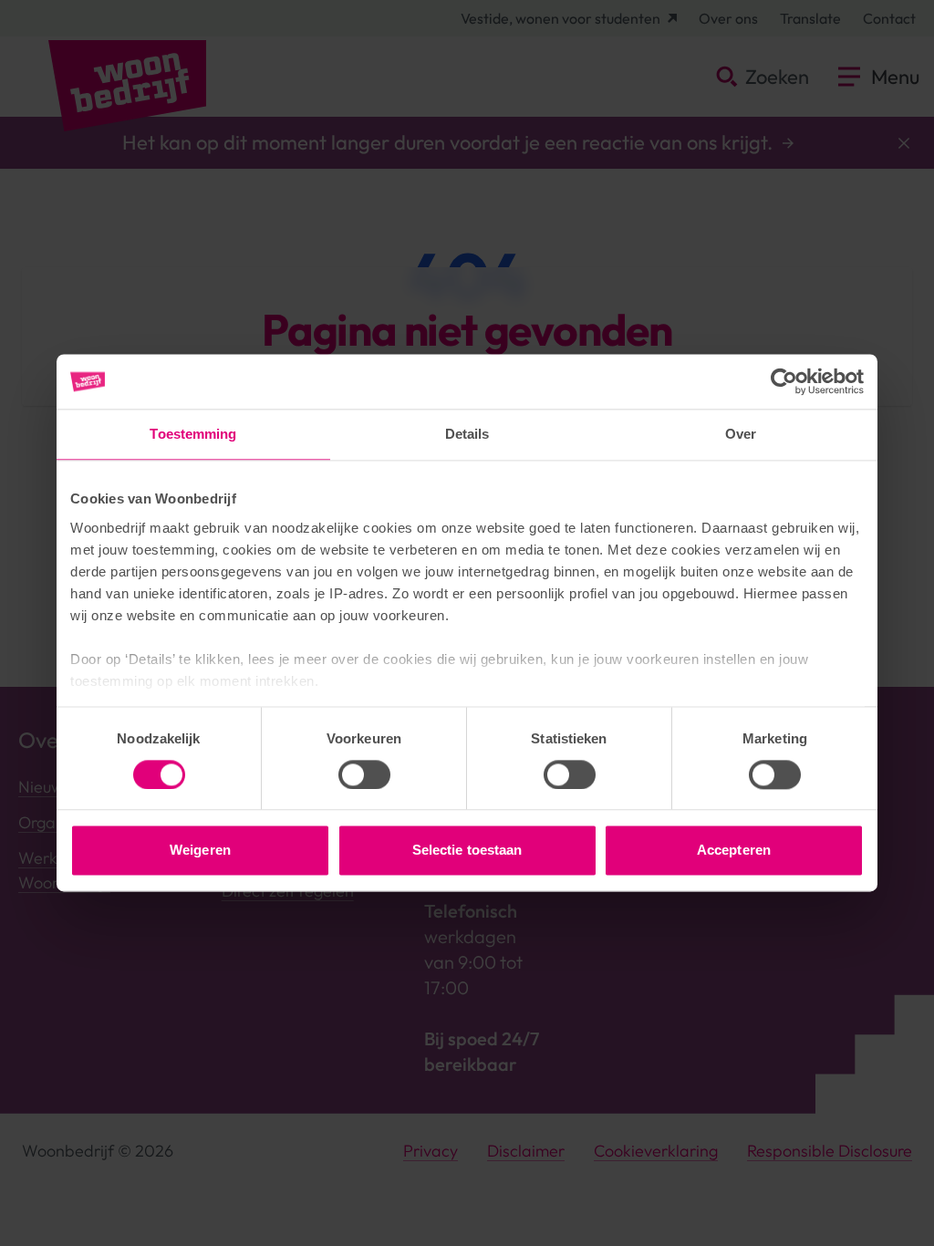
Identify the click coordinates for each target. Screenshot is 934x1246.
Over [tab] (740, 433)
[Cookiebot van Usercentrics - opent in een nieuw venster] (784, 381)
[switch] (364, 774)
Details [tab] (467, 433)
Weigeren (200, 850)
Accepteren (734, 850)
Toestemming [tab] (193, 433)
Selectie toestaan (467, 850)
